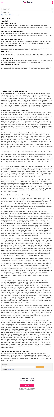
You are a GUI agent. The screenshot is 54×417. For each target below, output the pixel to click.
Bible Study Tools (10, 369)
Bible (2, 14)
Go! (40, 366)
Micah (6, 14)
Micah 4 (11, 14)
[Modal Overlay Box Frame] (27, 384)
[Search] (52, 2)
